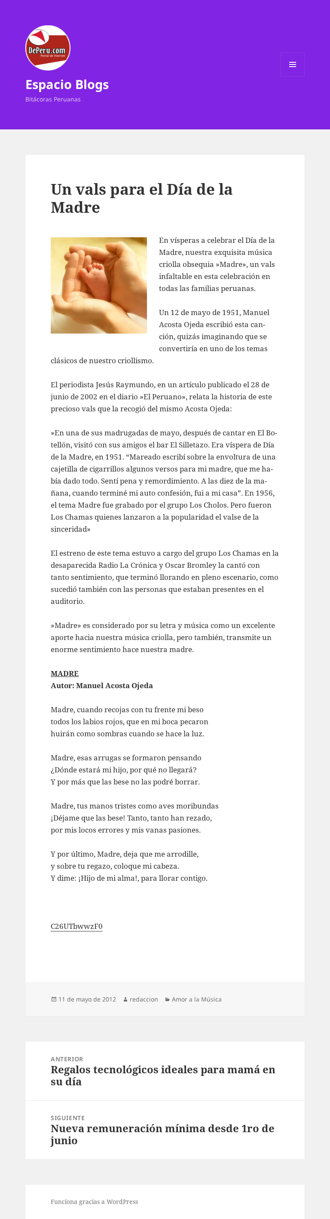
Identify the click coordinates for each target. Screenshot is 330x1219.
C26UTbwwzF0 (77, 926)
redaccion (144, 999)
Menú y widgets (293, 76)
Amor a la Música (197, 999)
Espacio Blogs (67, 84)
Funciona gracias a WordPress (94, 1202)
